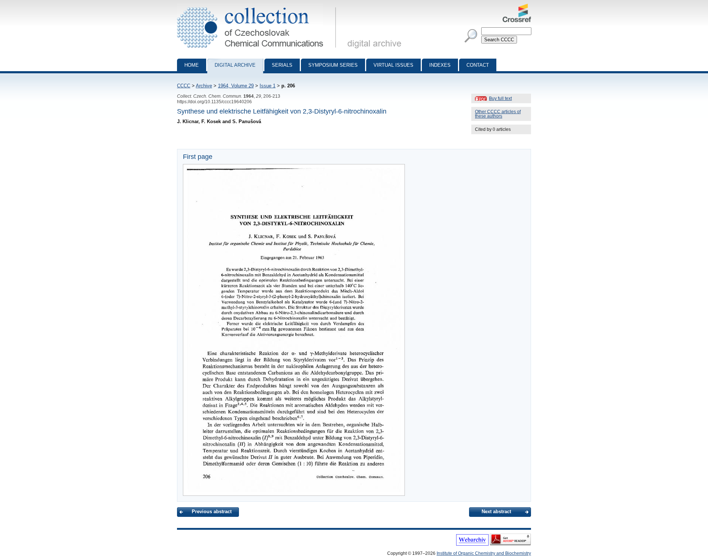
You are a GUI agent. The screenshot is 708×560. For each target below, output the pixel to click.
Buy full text (500, 98)
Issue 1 (267, 85)
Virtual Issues (393, 65)
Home (191, 65)
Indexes (440, 65)
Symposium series (333, 65)
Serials (282, 65)
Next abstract (496, 511)
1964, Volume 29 (236, 85)
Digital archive (235, 65)
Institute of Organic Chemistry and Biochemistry (484, 553)
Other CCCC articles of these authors (498, 113)
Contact (477, 65)
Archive (204, 85)
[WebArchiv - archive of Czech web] (472, 544)
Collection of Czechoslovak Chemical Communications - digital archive (258, 7)
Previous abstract (212, 511)
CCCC (183, 85)
